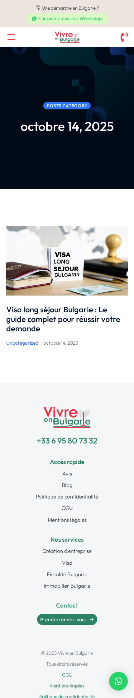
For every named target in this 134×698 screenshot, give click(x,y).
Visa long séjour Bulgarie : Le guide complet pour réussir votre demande (63, 318)
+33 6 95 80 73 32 (67, 440)
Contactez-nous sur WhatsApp (70, 18)
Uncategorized (22, 343)
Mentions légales (67, 685)
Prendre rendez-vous (63, 619)
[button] (118, 681)
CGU (67, 675)
